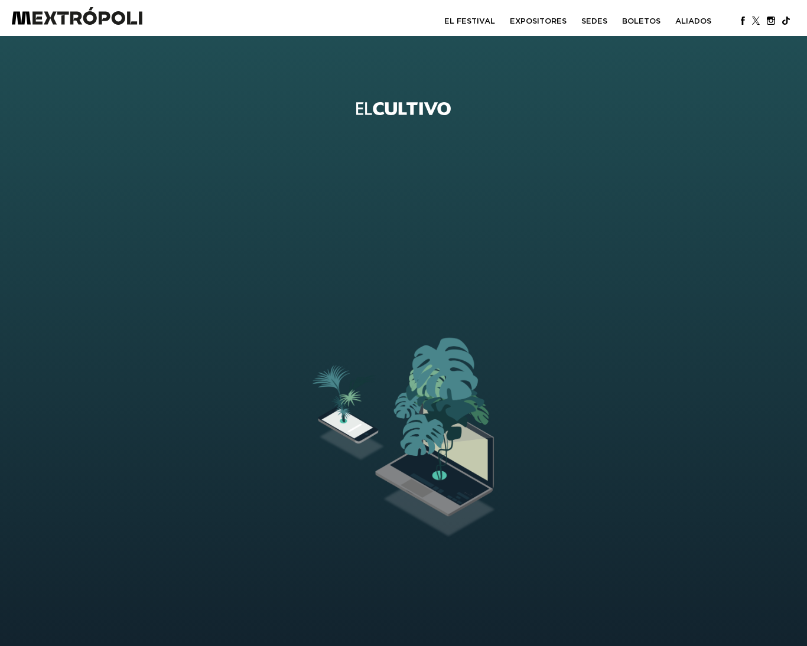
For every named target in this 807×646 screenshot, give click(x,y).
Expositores (538, 21)
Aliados (693, 21)
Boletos (641, 21)
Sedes (594, 21)
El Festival (469, 21)
